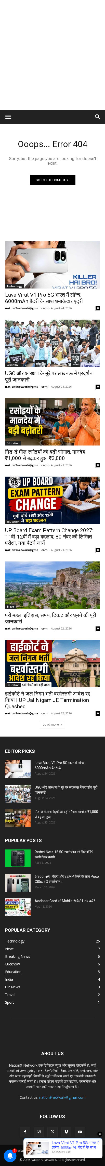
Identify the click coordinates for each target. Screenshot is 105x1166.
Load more (51, 724)
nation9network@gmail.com (26, 308)
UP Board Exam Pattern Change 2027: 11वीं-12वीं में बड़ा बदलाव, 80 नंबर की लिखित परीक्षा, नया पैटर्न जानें (49, 536)
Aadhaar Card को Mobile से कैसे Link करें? (65, 901)
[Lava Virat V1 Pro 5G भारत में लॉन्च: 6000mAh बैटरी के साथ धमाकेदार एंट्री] (52, 265)
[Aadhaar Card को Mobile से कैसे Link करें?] (18, 907)
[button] (8, 117)
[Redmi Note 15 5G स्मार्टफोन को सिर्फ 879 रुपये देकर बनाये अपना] (18, 858)
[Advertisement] (52, 55)
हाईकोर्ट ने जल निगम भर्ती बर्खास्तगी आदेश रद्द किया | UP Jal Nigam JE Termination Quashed (47, 700)
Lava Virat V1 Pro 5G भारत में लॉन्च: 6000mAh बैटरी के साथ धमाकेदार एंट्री (44, 298)
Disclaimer (22, 1151)
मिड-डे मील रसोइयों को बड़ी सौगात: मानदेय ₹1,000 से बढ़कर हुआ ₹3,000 (45, 455)
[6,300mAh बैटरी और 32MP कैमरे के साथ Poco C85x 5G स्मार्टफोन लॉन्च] (18, 883)
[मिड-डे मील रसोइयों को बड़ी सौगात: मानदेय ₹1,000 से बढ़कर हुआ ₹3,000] (52, 422)
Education (13, 443)
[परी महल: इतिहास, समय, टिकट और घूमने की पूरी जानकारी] (52, 585)
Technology (14, 286)
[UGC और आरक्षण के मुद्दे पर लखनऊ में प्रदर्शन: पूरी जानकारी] (52, 343)
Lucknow (12, 364)
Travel (11, 606)
